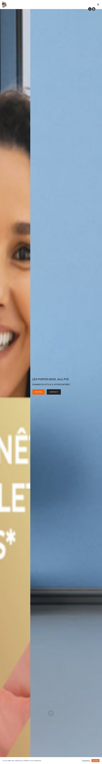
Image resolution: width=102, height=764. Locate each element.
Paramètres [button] (86, 761)
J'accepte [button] (95, 760)
